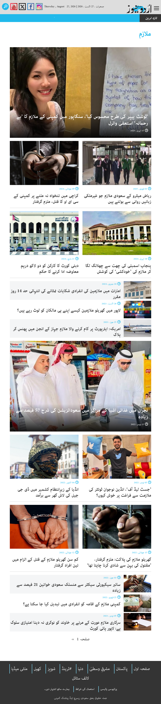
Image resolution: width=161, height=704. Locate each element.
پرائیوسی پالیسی (108, 689)
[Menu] (156, 8)
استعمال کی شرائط (84, 689)
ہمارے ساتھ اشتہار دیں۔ (57, 689)
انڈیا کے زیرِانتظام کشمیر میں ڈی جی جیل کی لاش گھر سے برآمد (48, 492)
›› (73, 639)
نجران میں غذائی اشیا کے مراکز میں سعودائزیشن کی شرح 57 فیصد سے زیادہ (82, 414)
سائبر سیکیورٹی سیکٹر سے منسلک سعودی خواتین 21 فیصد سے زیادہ (68, 588)
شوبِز (51, 669)
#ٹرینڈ (67, 669)
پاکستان (121, 669)
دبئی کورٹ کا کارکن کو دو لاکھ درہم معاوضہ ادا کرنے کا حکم (50, 269)
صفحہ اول (142, 669)
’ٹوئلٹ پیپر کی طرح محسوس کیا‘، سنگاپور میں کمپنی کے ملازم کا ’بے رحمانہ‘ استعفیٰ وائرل (82, 120)
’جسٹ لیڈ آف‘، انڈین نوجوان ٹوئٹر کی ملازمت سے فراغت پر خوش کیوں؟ (120, 492)
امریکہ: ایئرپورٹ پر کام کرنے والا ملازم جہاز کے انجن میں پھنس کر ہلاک (67, 332)
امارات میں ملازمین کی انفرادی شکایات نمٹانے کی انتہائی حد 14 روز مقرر (66, 294)
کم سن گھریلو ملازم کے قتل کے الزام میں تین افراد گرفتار (45, 562)
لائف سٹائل (80, 678)
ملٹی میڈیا (19, 669)
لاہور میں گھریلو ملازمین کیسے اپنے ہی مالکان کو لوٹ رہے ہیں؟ (68, 310)
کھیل (37, 669)
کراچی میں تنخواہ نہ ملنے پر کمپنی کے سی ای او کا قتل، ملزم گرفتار (46, 199)
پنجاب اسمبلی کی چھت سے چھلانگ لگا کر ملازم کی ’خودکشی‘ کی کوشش (118, 269)
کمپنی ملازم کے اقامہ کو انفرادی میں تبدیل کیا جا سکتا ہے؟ (72, 604)
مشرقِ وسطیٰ (100, 669)
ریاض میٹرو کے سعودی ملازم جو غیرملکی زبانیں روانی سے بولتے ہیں (117, 199)
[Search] (5, 6)
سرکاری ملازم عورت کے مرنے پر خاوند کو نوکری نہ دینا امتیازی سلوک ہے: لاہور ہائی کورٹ (65, 625)
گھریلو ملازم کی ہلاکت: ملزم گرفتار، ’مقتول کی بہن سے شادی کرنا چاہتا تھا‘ (119, 562)
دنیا (80, 669)
